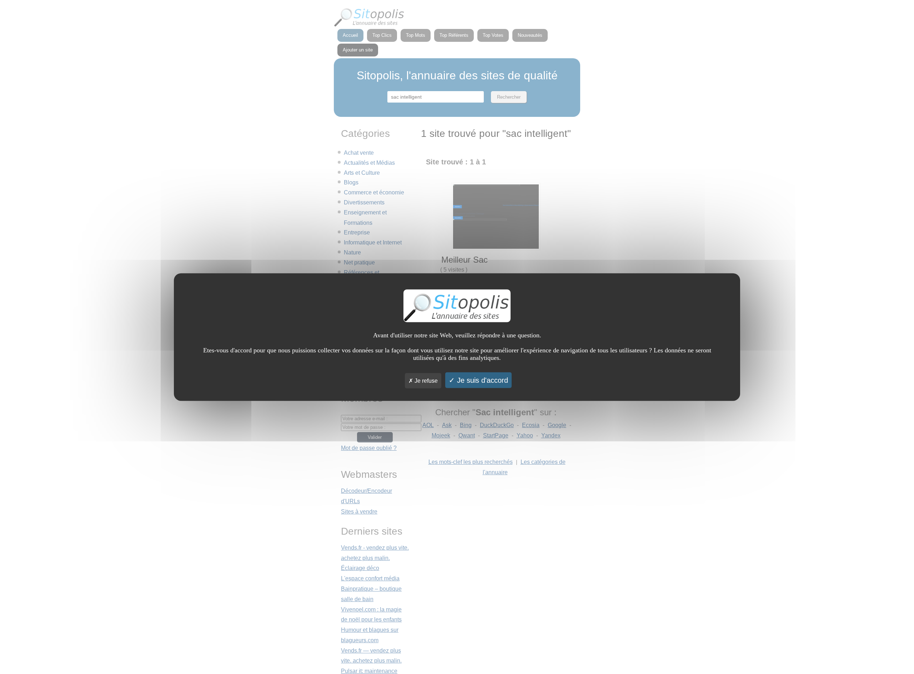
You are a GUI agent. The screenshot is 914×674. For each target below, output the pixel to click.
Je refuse (425, 380)
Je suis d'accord (481, 380)
